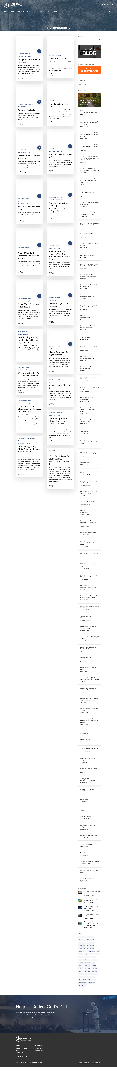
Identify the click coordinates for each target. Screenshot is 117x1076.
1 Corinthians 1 (89, 937)
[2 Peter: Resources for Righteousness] (60, 351)
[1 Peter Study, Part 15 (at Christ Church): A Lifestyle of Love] (60, 427)
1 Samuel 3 (94, 968)
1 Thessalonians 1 (91, 976)
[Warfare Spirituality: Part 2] (60, 392)
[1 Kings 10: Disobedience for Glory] (29, 58)
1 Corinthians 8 (81, 948)
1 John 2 (80, 954)
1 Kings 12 (87, 959)
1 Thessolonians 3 (82, 985)
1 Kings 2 (98, 954)
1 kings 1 (91, 954)
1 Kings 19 (87, 962)
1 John (98, 951)
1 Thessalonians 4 (91, 979)
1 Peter (93, 962)
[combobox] (89, 84)
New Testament (22, 106)
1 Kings (85, 954)
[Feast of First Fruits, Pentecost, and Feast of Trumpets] (29, 251)
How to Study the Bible (28, 438)
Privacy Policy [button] (96, 1062)
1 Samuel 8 (80, 971)
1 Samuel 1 (80, 968)
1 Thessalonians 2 (82, 979)
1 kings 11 (80, 959)
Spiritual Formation (23, 201)
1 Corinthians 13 (82, 951)
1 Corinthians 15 (91, 951)
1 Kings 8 (80, 956)
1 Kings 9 (86, 956)
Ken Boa (20, 77)
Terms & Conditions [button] (83, 1062)
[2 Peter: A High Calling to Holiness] (60, 302)
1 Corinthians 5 (91, 942)
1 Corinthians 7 (90, 945)
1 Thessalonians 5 (82, 982)
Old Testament (26, 53)
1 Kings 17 (94, 959)
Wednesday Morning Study (25, 56)
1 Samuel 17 (88, 974)
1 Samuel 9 (87, 971)
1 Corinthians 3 (90, 939)
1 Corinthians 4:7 (82, 942)
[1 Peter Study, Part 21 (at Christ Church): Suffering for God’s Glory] (29, 415)
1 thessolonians (91, 982)
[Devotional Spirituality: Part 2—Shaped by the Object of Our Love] (29, 345)
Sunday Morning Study (24, 203)
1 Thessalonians (81, 976)
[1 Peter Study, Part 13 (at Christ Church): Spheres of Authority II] (29, 456)
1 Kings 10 (93, 956)
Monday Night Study (27, 104)
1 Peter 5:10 (87, 965)
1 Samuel (94, 965)
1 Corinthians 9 (90, 948)
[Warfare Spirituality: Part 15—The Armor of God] (29, 380)
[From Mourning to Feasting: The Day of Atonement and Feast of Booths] (60, 251)
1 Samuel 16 (81, 974)
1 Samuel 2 (87, 968)
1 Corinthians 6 (81, 945)
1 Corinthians (81, 937)
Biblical (20, 53)
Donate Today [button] (82, 1014)
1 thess (94, 974)
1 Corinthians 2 (81, 939)
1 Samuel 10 (94, 971)
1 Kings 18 (80, 962)
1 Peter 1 (80, 965)
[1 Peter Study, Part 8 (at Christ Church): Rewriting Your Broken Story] (60, 468)
